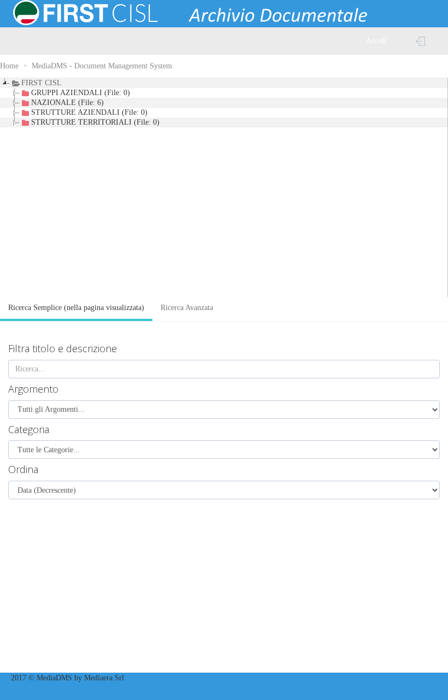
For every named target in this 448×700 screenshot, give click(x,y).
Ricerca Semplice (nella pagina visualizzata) (76, 308)
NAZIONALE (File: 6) (67, 102)
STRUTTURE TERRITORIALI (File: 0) (95, 122)
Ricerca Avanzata (187, 308)
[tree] (224, 187)
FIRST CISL (41, 83)
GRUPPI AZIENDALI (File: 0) (80, 93)
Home (9, 66)
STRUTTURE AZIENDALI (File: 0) (89, 112)
